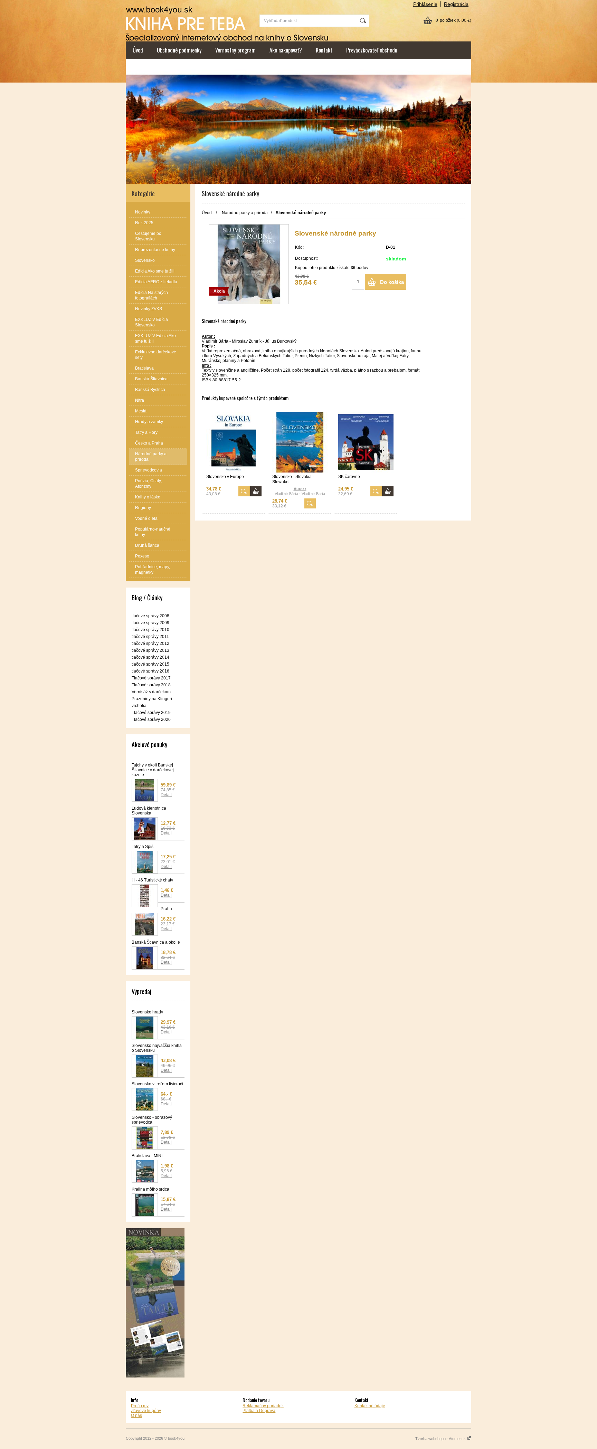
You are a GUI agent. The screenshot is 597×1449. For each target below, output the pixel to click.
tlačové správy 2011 (150, 636)
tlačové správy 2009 (150, 622)
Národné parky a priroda (245, 212)
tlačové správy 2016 (150, 671)
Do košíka (392, 282)
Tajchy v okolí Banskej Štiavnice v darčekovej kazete (153, 770)
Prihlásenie (425, 4)
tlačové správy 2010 (150, 629)
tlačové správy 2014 (150, 657)
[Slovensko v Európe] (234, 442)
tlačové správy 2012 (150, 643)
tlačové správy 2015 (150, 664)
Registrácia (456, 4)
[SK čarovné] (366, 442)
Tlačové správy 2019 (151, 712)
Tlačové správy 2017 (151, 678)
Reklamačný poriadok (263, 1405)
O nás (136, 1415)
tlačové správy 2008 (150, 615)
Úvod (138, 50)
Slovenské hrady (147, 1012)
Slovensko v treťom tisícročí (157, 1083)
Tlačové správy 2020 (151, 719)
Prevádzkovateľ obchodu (371, 50)
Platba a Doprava (259, 1410)
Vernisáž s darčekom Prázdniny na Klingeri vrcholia (152, 698)
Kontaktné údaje (369, 1405)
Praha (166, 908)
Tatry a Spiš (142, 846)
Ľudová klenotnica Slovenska (149, 811)
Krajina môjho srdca (150, 1189)
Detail (166, 794)
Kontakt (324, 50)
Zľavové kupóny (146, 1410)
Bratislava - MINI (147, 1155)
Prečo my (140, 1405)
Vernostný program (235, 50)
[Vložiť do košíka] (256, 491)
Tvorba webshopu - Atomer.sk (441, 1439)
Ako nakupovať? (285, 50)
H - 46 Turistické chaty (152, 880)
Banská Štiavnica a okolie (156, 942)
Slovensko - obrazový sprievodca (152, 1120)
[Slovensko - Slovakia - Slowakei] (300, 442)
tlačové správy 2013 (150, 650)
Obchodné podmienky (179, 50)
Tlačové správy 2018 (151, 685)
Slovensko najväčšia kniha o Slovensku (157, 1048)
